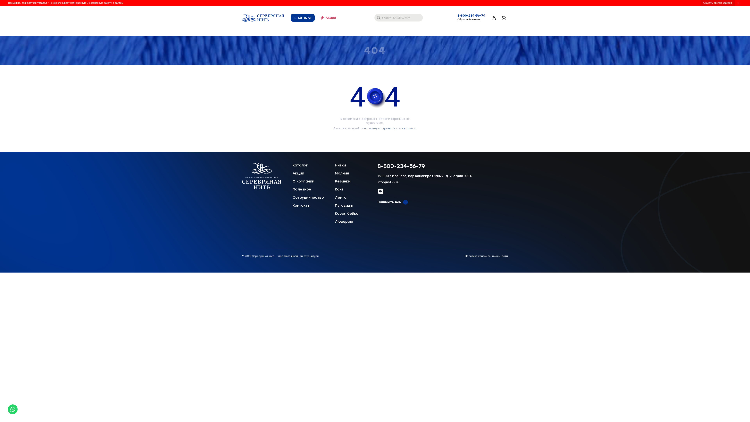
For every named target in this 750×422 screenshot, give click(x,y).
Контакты (301, 205)
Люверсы (344, 221)
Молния (342, 173)
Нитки (340, 165)
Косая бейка (346, 213)
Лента (340, 197)
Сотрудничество (308, 197)
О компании (303, 181)
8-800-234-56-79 (471, 15)
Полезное (302, 189)
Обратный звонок (468, 19)
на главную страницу (379, 128)
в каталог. (409, 128)
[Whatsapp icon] (13, 409)
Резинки (342, 181)
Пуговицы (344, 205)
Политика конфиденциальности (486, 256)
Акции (331, 18)
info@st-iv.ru (388, 182)
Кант (339, 189)
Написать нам (390, 202)
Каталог (305, 18)
